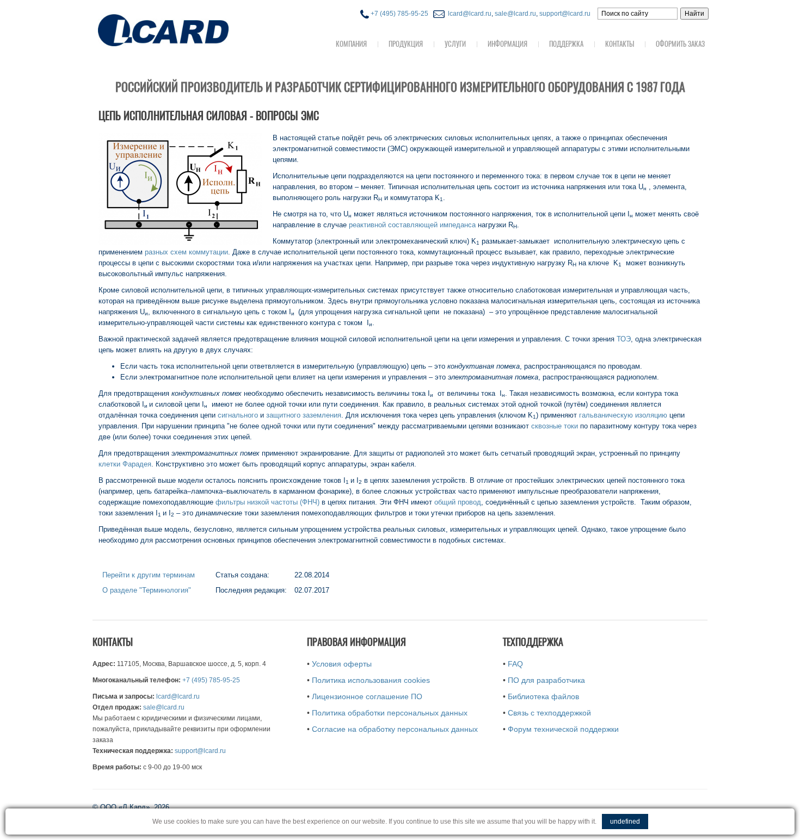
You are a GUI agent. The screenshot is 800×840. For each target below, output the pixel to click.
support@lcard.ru (564, 13)
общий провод (457, 502)
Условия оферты (342, 663)
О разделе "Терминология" (146, 590)
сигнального (238, 415)
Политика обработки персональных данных (389, 712)
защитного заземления (303, 415)
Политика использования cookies (371, 680)
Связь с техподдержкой (549, 712)
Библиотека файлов (543, 696)
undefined (625, 821)
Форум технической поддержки (563, 729)
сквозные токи (554, 426)
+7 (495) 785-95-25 (398, 13)
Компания (351, 43)
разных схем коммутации (186, 252)
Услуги (455, 43)
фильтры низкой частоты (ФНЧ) (267, 502)
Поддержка (566, 43)
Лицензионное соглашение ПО (367, 696)
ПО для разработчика (546, 680)
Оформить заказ (680, 43)
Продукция (406, 43)
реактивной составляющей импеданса (412, 225)
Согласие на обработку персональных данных (395, 729)
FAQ (515, 663)
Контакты (619, 43)
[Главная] (185, 29)
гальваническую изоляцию (623, 415)
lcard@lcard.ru (468, 13)
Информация (507, 43)
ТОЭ (624, 339)
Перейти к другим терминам (148, 575)
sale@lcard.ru (515, 13)
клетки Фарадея (125, 464)
